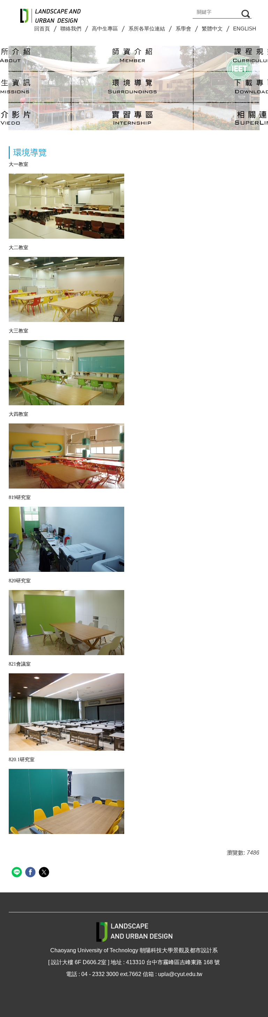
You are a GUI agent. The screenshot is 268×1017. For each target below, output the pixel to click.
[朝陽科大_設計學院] (50, 13)
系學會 (183, 28)
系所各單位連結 (146, 28)
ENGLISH (244, 28)
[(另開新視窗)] (132, 55)
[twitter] (45, 873)
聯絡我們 (70, 28)
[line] (18, 873)
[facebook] (31, 873)
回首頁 (42, 28)
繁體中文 (212, 28)
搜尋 (245, 14)
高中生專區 (105, 28)
